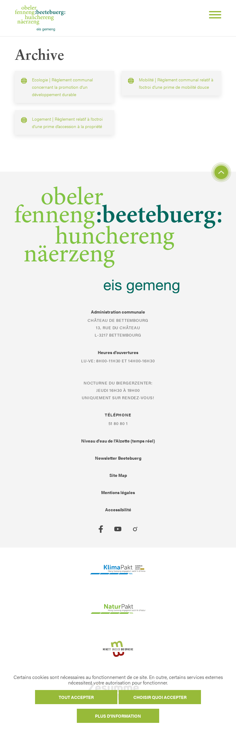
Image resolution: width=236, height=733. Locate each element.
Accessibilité (118, 509)
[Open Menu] (212, 15)
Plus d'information (118, 716)
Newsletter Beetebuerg (118, 458)
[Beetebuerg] (40, 18)
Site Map (118, 475)
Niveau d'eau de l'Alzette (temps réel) (118, 441)
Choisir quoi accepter (160, 697)
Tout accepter (76, 697)
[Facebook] (100, 529)
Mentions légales (118, 492)
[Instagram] (135, 529)
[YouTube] (118, 529)
